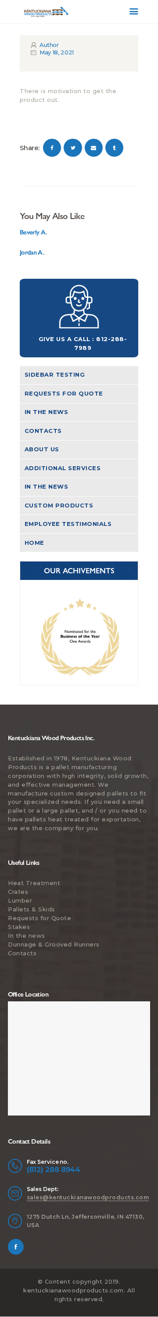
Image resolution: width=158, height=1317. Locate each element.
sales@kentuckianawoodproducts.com (88, 1197)
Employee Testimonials (68, 523)
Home (34, 542)
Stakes (19, 926)
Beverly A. (33, 232)
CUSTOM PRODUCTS (59, 505)
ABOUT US (42, 449)
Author (48, 44)
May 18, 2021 (57, 52)
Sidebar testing (55, 374)
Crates (18, 891)
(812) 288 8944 (53, 1169)
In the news (46, 411)
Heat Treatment (34, 882)
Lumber (20, 900)
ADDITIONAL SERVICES (63, 467)
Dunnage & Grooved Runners (54, 944)
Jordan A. (32, 252)
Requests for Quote (64, 393)
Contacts (43, 430)
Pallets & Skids (31, 909)
